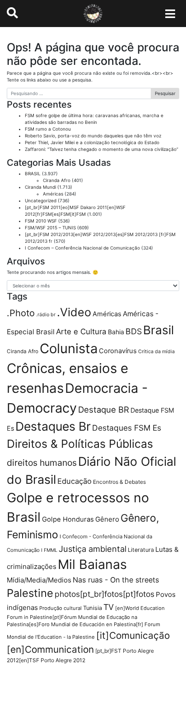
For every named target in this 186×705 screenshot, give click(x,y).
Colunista (69, 348)
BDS (134, 331)
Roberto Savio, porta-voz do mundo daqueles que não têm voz (93, 135)
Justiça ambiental (92, 549)
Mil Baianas (92, 564)
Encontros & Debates (119, 481)
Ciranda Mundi (40, 187)
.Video (74, 312)
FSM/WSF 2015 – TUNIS (50, 227)
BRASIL (33, 173)
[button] (12, 13)
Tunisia (92, 608)
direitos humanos (42, 462)
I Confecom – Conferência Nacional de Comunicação (82, 247)
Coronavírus (118, 351)
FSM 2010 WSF (41, 220)
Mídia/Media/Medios (39, 580)
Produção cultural (60, 608)
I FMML (49, 550)
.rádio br (46, 315)
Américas (53, 193)
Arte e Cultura (81, 331)
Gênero (107, 519)
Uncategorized (40, 200)
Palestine (30, 593)
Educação (74, 481)
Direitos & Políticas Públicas (80, 443)
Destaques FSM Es (126, 427)
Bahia (116, 332)
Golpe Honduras (68, 519)
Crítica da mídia (156, 351)
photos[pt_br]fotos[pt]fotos (104, 594)
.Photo (21, 313)
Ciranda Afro (56, 180)
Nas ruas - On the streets (116, 579)
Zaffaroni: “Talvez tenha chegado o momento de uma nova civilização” (101, 149)
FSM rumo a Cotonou (48, 129)
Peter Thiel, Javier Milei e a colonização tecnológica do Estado (92, 142)
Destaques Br (53, 426)
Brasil (158, 330)
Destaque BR (103, 409)
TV (108, 607)
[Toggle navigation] (170, 13)
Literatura (141, 549)
